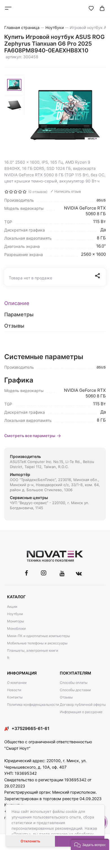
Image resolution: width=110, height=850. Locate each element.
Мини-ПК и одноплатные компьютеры (38, 636)
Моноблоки (16, 628)
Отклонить (30, 841)
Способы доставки (75, 690)
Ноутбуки (15, 614)
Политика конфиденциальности (33, 704)
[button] (90, 844)
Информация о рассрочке (81, 712)
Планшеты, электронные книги (32, 650)
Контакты (15, 697)
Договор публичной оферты (83, 704)
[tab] (55, 303)
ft (8, 658)
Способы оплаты (73, 682)
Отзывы (66, 697)
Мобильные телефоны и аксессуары (37, 643)
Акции (12, 606)
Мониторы (15, 621)
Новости (14, 690)
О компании (17, 682)
